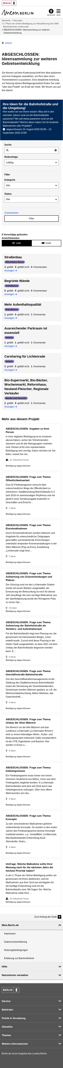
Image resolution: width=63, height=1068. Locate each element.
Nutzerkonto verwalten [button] (15, 975)
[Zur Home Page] (17, 12)
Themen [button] (6, 1035)
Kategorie (9, 180)
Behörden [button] (7, 1009)
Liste (18, 243)
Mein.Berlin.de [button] (10, 925)
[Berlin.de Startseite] (10, 990)
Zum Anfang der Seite (45, 917)
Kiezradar (17, 20)
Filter (31, 218)
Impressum (10, 933)
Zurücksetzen (11, 213)
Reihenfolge (11, 157)
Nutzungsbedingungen (16, 950)
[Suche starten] (55, 150)
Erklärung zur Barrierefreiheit (19, 958)
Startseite (6, 20)
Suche (8, 144)
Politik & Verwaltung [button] (13, 1018)
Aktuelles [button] (7, 1026)
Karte (48, 243)
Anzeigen (10, 270)
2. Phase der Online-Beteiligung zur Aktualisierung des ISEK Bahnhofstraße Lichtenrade (31, 25)
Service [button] (6, 1001)
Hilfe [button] (4, 966)
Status (8, 194)
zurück (8, 43)
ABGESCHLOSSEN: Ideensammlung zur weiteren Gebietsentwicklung (27, 31)
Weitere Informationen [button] (15, 1043)
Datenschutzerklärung (15, 942)
